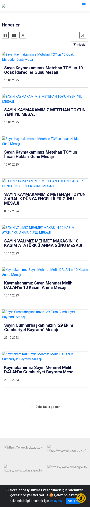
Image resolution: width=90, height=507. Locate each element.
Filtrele (81, 44)
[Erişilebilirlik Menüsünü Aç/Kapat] (81, 498)
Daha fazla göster (48, 406)
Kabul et (73, 501)
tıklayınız (56, 501)
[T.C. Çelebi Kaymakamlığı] (20, 5)
